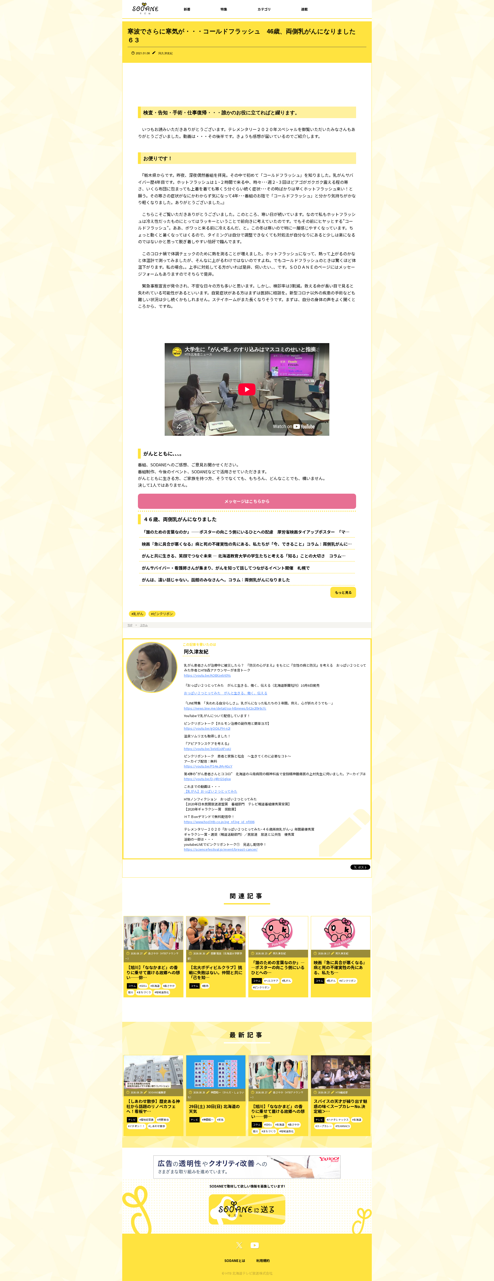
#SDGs (143, 986)
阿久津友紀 (165, 53)
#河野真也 (163, 1119)
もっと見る (343, 592)
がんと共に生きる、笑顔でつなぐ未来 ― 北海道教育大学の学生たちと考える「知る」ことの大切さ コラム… (244, 556)
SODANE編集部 (157, 1092)
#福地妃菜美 (146, 1119)
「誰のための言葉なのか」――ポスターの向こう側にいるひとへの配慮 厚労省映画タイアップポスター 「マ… (245, 532)
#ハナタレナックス (338, 1119)
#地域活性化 (162, 992)
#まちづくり (144, 992)
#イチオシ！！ (136, 1126)
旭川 (130, 992)
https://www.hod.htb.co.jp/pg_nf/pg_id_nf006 (219, 821)
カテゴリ (264, 9)
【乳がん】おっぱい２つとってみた (210, 791)
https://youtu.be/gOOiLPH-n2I (207, 728)
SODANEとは (234, 1260)
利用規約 (263, 1260)
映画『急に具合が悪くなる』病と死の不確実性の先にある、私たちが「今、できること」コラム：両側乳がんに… (247, 544)
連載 (304, 9)
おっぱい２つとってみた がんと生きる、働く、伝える (225, 693)
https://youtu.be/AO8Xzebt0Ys (207, 675)
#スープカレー (323, 1126)
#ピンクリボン (162, 613)
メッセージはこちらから (247, 501)
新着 (187, 9)
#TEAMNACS (343, 1126)
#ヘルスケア (271, 980)
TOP (130, 625)
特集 (223, 9)
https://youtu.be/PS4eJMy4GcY (208, 766)
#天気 (220, 1119)
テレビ (132, 1119)
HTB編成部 (342, 1092)
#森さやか (169, 986)
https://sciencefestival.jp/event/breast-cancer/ (221, 849)
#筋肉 (205, 986)
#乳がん (137, 613)
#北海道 (155, 986)
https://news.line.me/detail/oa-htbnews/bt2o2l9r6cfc (225, 708)
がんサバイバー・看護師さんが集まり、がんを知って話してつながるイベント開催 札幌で (228, 568)
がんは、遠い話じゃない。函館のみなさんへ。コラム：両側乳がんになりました (216, 580)
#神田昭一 (208, 1119)
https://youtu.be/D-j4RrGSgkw (207, 778)
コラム (144, 625)
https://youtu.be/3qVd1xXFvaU (207, 748)
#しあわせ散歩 (156, 1126)
